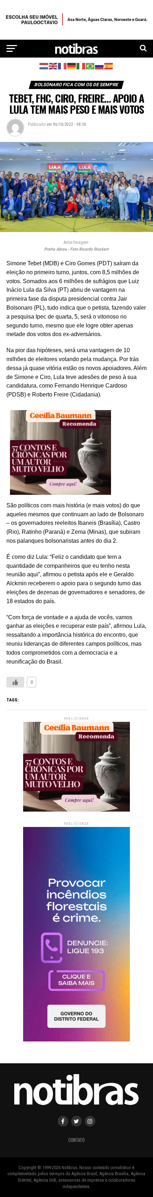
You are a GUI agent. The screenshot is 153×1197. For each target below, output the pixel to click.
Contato (76, 1140)
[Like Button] (15, 682)
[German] (71, 65)
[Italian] (81, 65)
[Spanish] (109, 65)
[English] (53, 65)
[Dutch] (44, 65)
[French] (62, 65)
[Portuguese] (90, 65)
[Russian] (99, 65)
